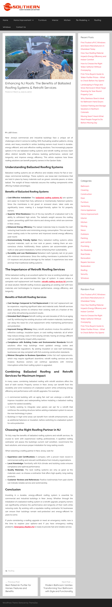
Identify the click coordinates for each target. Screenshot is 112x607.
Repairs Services (88, 262)
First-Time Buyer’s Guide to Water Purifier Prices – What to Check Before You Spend (93, 77)
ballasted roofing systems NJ (49, 198)
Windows (7, 27)
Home (5, 20)
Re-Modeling (81, 20)
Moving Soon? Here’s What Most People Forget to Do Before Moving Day (92, 119)
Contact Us (21, 27)
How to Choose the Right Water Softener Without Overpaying (91, 66)
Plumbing (85, 246)
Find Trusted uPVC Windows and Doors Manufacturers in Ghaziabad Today (93, 45)
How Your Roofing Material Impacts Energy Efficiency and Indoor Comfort (93, 56)
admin (29, 92)
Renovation (85, 258)
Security (84, 274)
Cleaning (84, 190)
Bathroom (85, 186)
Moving (84, 226)
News (83, 230)
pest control (86, 242)
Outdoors (85, 234)
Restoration (86, 266)
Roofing (97, 20)
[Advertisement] (43, 113)
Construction (86, 194)
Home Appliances (88, 210)
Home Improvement (22, 20)
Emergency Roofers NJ (24, 527)
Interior (55, 20)
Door (83, 198)
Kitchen (67, 20)
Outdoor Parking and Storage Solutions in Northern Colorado (93, 109)
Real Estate (85, 254)
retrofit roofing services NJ (54, 281)
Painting (84, 238)
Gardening (85, 206)
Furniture (42, 20)
